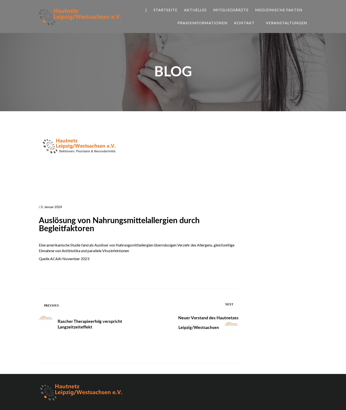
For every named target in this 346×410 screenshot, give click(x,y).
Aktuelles (195, 10)
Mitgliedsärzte (231, 10)
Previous (51, 305)
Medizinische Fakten (278, 10)
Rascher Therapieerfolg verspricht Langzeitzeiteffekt (90, 324)
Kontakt (244, 22)
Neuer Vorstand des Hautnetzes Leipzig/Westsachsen (208, 323)
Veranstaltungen (286, 22)
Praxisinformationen (202, 22)
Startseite (165, 10)
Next (229, 304)
